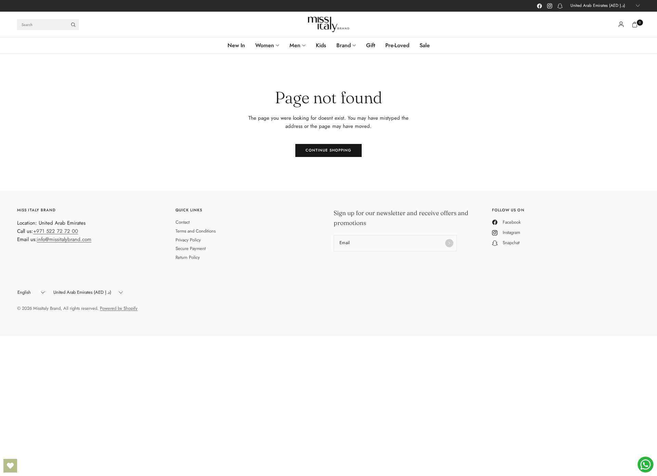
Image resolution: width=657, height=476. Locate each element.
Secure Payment (191, 248)
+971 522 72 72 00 (55, 231)
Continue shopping (329, 150)
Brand (343, 45)
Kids (321, 45)
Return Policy (188, 257)
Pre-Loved (397, 45)
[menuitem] (239, 45)
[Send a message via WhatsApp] (645, 465)
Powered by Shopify (119, 308)
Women (264, 45)
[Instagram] (549, 6)
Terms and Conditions (196, 231)
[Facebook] (539, 6)
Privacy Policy (188, 240)
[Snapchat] (560, 6)
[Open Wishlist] (10, 466)
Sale (425, 45)
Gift (370, 45)
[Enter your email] (449, 243)
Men (294, 45)
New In (236, 45)
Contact (183, 222)
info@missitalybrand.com (64, 239)
